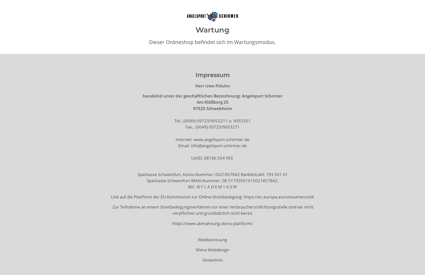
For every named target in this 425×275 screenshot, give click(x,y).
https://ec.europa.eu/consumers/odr (279, 197)
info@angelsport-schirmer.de (219, 145)
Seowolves (212, 260)
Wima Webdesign (212, 250)
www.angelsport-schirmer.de (221, 139)
